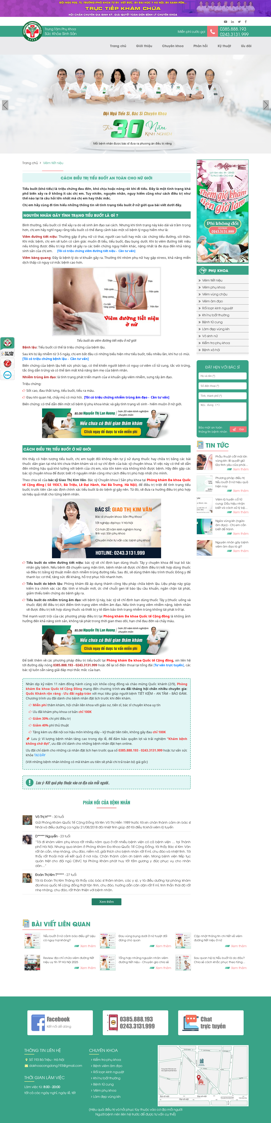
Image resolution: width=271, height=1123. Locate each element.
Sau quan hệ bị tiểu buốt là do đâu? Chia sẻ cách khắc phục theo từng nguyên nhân (219, 960)
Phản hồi (200, 45)
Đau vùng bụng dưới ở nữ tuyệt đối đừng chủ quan (143, 938)
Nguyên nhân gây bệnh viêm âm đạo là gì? (232, 544)
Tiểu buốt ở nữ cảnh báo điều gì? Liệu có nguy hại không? (69, 938)
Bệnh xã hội (211, 349)
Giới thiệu (144, 45)
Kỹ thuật (224, 45)
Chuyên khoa (173, 45)
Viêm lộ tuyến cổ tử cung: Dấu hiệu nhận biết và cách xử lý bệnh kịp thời (231, 503)
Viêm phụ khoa (213, 287)
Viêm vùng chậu (214, 294)
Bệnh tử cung (212, 322)
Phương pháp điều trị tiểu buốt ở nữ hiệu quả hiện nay (231, 482)
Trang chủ (118, 45)
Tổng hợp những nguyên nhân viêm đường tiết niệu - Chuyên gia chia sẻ (144, 960)
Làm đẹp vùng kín (216, 329)
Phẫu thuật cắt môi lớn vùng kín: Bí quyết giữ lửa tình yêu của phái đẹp (231, 460)
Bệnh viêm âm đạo (107, 1065)
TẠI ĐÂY (39, 755)
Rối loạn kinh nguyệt (217, 308)
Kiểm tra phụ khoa (216, 342)
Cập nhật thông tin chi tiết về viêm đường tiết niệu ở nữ (218, 938)
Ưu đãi (246, 45)
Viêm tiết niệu (212, 280)
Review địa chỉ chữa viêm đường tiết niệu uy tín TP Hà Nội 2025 (68, 960)
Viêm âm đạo (212, 301)
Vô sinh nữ (210, 336)
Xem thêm (106, 901)
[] (169, 665)
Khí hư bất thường (215, 315)
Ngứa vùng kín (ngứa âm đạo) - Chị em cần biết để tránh (230, 525)
